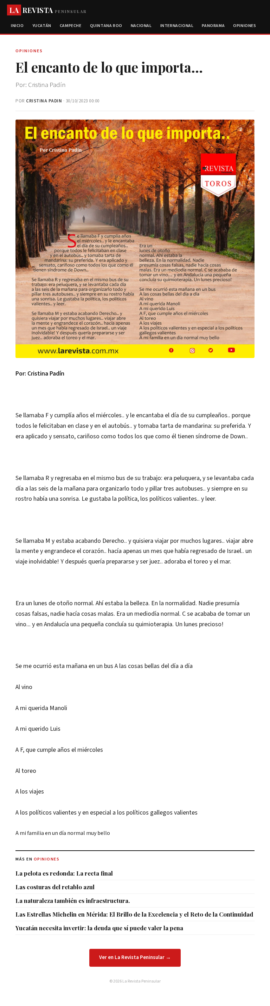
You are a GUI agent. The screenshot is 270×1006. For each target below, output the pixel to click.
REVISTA (47, 10)
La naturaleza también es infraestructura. (72, 900)
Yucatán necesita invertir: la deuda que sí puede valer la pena (99, 928)
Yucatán (41, 26)
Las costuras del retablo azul (55, 887)
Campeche (71, 26)
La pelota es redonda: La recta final (64, 873)
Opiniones (244, 26)
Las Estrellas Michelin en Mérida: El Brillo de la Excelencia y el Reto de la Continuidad (134, 914)
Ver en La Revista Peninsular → (135, 957)
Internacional (177, 26)
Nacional (141, 26)
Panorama (213, 26)
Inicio (17, 26)
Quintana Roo (106, 26)
